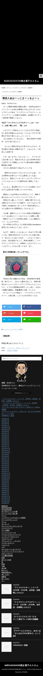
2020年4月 (5, 488)
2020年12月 (6, 473)
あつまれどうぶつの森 (10, 511)
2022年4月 (5, 440)
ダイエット (6, 524)
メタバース (6, 545)
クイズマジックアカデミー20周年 (13, 329)
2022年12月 (6, 427)
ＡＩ (3, 581)
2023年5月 (5, 423)
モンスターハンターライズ (11, 549)
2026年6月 (5, 419)
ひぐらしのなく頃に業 (10, 513)
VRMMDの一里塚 (8, 416)
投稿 (3, 558)
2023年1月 (5, 425)
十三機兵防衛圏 (7, 556)
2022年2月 (5, 444)
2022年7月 (5, 433)
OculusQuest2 (7, 509)
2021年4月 (5, 465)
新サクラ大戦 (6, 560)
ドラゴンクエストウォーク (11, 534)
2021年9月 (5, 454)
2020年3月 (5, 490)
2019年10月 (6, 501)
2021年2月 (5, 469)
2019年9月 (5, 503)
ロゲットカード (7, 553)
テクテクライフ (7, 528)
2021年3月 (5, 467)
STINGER (24, 672)
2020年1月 (5, 494)
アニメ (4, 516)
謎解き (4, 577)
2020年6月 (5, 486)
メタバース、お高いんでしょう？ (18, 348)
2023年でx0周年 (12, 350)
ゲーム (4, 522)
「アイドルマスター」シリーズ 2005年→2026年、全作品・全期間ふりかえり (26, 590)
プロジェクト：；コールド (11, 541)
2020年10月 (6, 478)
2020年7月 (5, 484)
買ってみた (6, 579)
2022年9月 (5, 431)
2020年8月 (5, 482)
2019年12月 (6, 497)
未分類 (4, 568)
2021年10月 (6, 452)
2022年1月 (5, 446)
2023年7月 (5, 421)
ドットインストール (9, 532)
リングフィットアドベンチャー (13, 551)
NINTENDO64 (7, 508)
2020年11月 (6, 475)
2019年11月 (6, 499)
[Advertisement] (21, 51)
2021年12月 (6, 448)
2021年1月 (5, 471)
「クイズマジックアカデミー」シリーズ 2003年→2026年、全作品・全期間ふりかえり (26, 604)
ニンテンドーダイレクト (10, 537)
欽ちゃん (5, 570)
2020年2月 (5, 492)
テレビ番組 (6, 530)
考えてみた (6, 574)
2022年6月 (5, 435)
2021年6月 (5, 461)
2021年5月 (5, 463)
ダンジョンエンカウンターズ (12, 526)
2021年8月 (5, 457)
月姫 (3, 566)
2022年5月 (5, 438)
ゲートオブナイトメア (10, 520)
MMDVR (5, 506)
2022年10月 (6, 429)
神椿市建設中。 (7, 572)
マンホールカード (8, 543)
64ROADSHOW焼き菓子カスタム (21, 81)
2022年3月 (5, 442)
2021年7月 (5, 459)
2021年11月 (6, 450)
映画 (3, 564)
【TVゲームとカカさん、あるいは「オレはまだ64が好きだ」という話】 (27, 633)
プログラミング (7, 539)
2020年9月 (5, 480)
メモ (3, 547)
